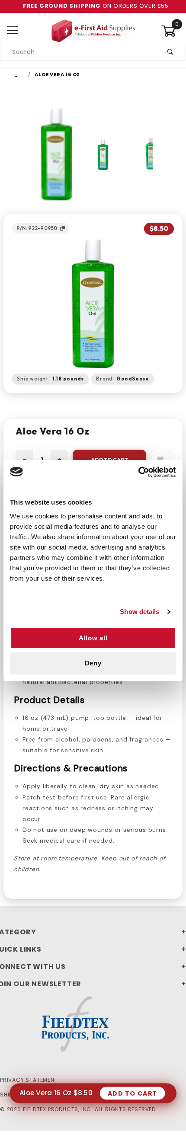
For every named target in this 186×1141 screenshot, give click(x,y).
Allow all (93, 638)
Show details (139, 611)
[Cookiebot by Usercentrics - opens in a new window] (138, 472)
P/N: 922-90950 (36, 228)
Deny (93, 663)
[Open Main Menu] (12, 31)
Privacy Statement (29, 1079)
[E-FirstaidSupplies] (93, 30)
